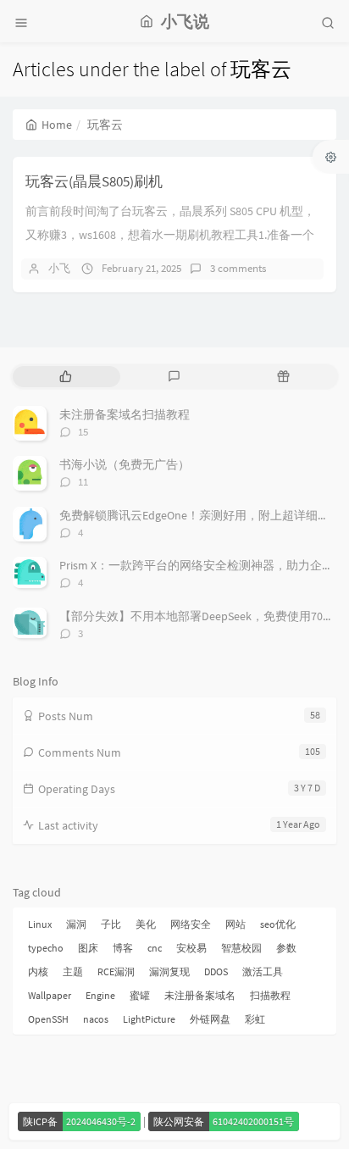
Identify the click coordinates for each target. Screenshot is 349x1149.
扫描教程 (270, 995)
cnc (154, 947)
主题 (73, 971)
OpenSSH (48, 1019)
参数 (286, 947)
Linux (40, 924)
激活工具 (262, 971)
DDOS (216, 971)
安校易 (191, 947)
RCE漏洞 (116, 971)
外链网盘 (210, 1019)
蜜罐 (140, 995)
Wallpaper (49, 995)
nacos (95, 1019)
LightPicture (149, 1019)
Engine (100, 995)
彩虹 (255, 1019)
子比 (111, 924)
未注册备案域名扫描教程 (124, 414)
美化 (146, 924)
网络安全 (190, 924)
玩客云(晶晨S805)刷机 (94, 181)
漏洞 (76, 924)
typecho (46, 947)
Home (57, 124)
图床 (88, 947)
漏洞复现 (169, 971)
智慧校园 (241, 947)
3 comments (238, 268)
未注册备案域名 (199, 995)
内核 (38, 971)
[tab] (65, 376)
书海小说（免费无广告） (124, 464)
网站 (235, 924)
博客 (123, 947)
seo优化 (278, 924)
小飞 (59, 268)
